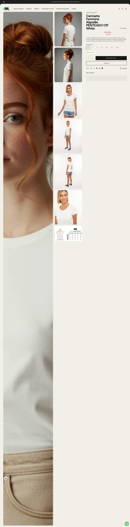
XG (112, 47)
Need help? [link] (124, 68)
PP (88, 47)
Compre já (106, 63)
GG (106, 47)
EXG (117, 47)
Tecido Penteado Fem (91, 12)
